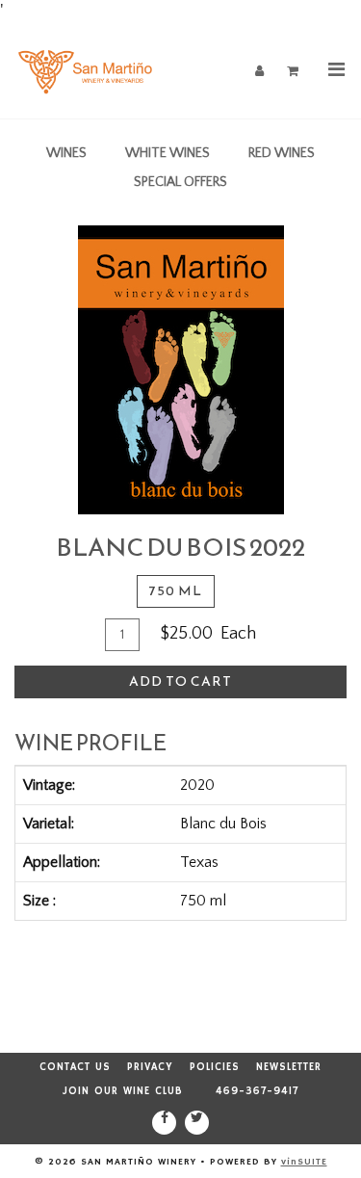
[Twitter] (197, 1123)
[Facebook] (164, 1123)
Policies (215, 1067)
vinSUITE (304, 1161)
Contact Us (75, 1067)
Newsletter (289, 1067)
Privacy (150, 1067)
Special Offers (180, 182)
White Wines (167, 153)
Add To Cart (180, 681)
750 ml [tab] (175, 591)
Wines (66, 153)
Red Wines (281, 153)
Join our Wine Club (123, 1091)
